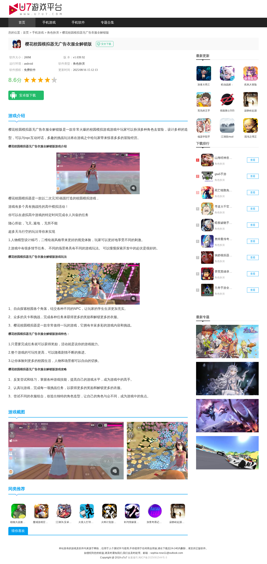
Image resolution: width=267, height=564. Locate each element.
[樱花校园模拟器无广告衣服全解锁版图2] (184, 450)
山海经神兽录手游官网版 (224, 157)
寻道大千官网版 (224, 206)
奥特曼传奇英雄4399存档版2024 (224, 239)
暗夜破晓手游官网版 (224, 222)
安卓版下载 (27, 95)
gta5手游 (220, 174)
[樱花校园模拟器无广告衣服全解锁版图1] (66, 450)
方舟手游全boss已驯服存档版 (224, 287)
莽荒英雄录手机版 (224, 271)
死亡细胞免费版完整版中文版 (224, 190)
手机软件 (78, 22)
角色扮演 (53, 32)
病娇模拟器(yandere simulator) (224, 255)
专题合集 (107, 22)
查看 (252, 160)
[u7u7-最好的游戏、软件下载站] (35, 8)
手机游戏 (49, 22)
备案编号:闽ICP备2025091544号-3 (147, 557)
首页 (22, 22)
